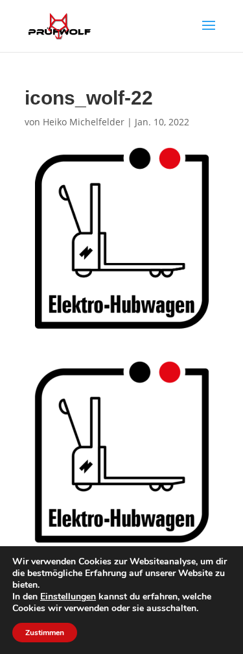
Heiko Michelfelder (83, 122)
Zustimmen (44, 632)
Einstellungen (68, 597)
